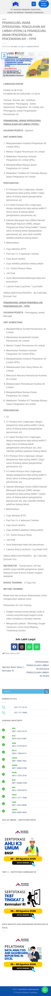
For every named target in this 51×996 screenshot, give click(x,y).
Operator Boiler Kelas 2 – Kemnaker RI (13, 669)
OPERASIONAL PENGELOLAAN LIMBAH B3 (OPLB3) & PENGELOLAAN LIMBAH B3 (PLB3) (37, 669)
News (4, 19)
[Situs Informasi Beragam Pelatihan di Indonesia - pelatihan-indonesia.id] (15, 4)
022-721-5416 (20, 707)
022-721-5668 (20, 712)
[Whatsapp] (29, 646)
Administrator (33, 46)
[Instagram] (21, 646)
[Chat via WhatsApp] (44, 989)
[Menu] (34, 4)
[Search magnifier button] (46, 691)
